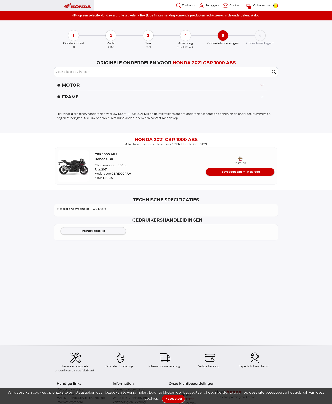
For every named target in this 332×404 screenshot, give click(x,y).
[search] (274, 72)
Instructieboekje (93, 230)
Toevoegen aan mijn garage (240, 171)
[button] (73, 166)
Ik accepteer (173, 398)
